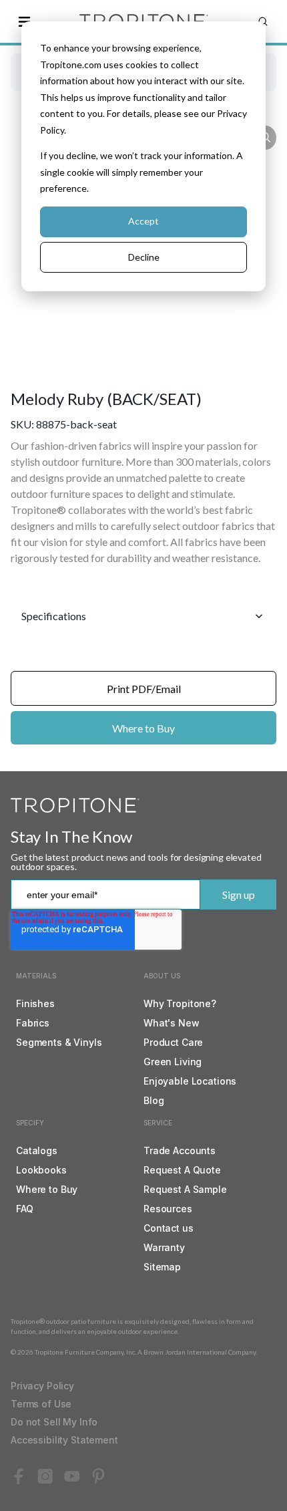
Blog (154, 1100)
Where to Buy (143, 728)
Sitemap (162, 1266)
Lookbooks (41, 1170)
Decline (144, 257)
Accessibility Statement (64, 1440)
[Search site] (263, 21)
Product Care (173, 1042)
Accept (143, 221)
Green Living (173, 1061)
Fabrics (32, 1022)
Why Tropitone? (180, 1003)
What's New (172, 1022)
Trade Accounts (180, 1150)
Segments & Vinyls (59, 1042)
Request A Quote (182, 1170)
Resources (168, 1208)
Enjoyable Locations (190, 1081)
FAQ (24, 1208)
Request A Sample (185, 1189)
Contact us (169, 1228)
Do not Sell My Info (54, 1421)
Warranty (164, 1247)
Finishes (35, 1003)
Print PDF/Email (144, 688)
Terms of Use (41, 1403)
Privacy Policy (42, 1385)
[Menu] (24, 21)
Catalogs (36, 1150)
